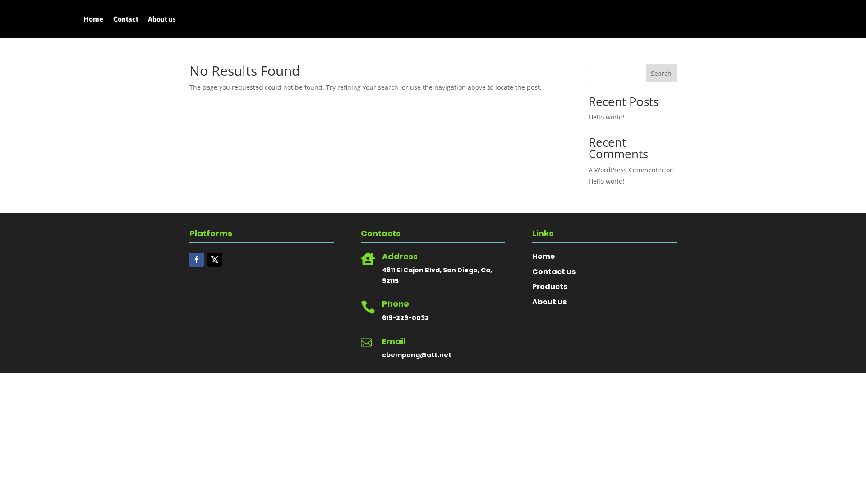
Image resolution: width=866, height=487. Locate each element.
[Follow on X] (214, 260)
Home (93, 19)
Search (661, 73)
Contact (125, 19)
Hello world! (607, 117)
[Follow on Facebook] (196, 260)
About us (162, 19)
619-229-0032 (405, 317)
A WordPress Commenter (626, 169)
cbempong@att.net (416, 354)
